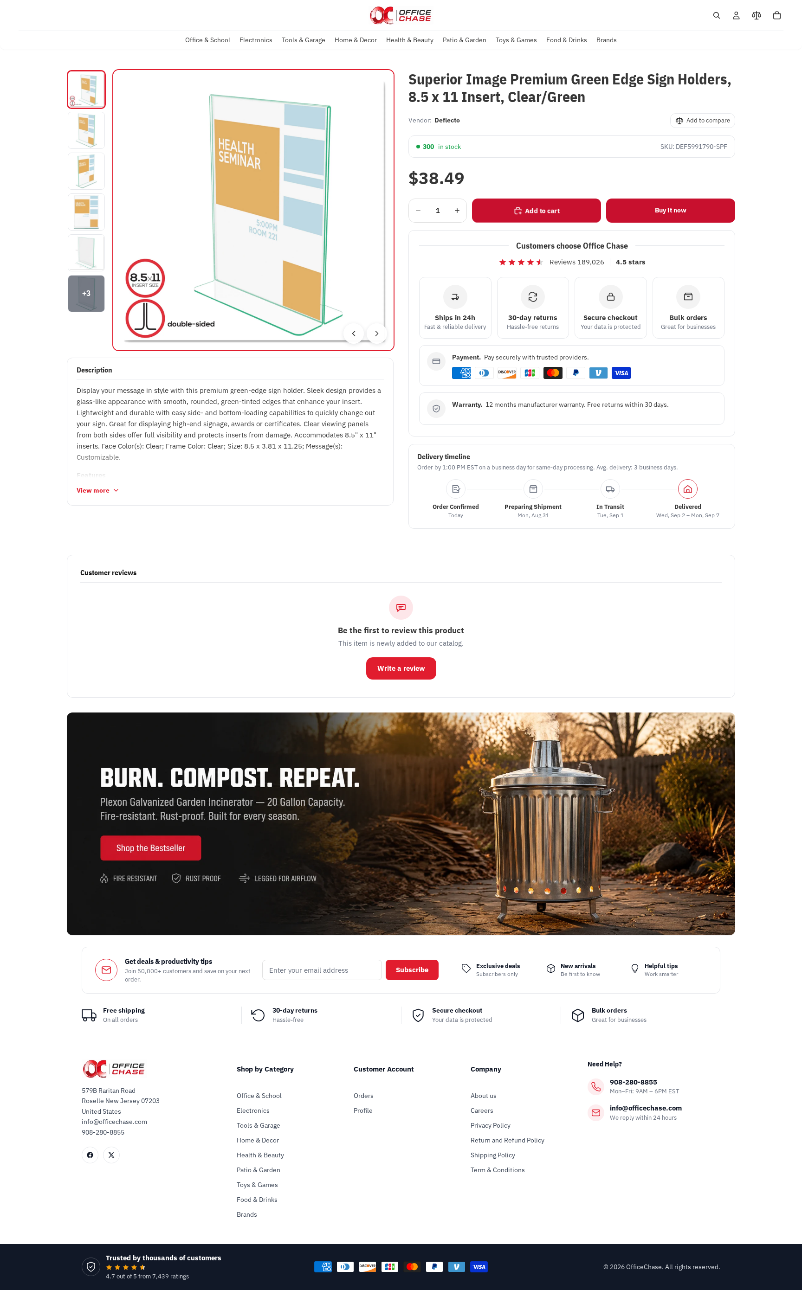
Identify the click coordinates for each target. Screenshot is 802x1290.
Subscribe (412, 969)
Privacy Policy (491, 1125)
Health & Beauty (260, 1155)
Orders (364, 1095)
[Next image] (377, 333)
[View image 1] (86, 89)
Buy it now (670, 210)
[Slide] (401, 823)
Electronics (253, 1110)
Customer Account (384, 1069)
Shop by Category (265, 1069)
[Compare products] (756, 15)
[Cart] (777, 15)
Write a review (401, 668)
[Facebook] (90, 1155)
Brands (247, 1214)
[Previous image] (353, 333)
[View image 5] (86, 252)
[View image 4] (86, 212)
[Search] (716, 15)
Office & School (259, 1095)
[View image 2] (86, 130)
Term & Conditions (498, 1170)
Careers (482, 1110)
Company (486, 1069)
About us (484, 1095)
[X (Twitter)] (111, 1155)
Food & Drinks (257, 1199)
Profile (363, 1110)
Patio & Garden (258, 1170)
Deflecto (447, 120)
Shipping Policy (493, 1155)
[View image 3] (86, 171)
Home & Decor (258, 1140)
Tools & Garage (258, 1125)
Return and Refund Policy (507, 1140)
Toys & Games (257, 1185)
